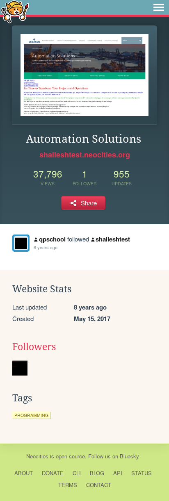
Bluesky (129, 456)
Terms (67, 485)
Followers (34, 347)
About (23, 473)
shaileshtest (113, 239)
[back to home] (15, 11)
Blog (97, 473)
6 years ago (45, 247)
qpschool (52, 239)
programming (31, 415)
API (117, 473)
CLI (77, 473)
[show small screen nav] (158, 7)
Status (141, 473)
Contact (98, 485)
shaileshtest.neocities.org (84, 154)
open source (70, 456)
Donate (53, 473)
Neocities (37, 456)
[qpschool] (21, 243)
